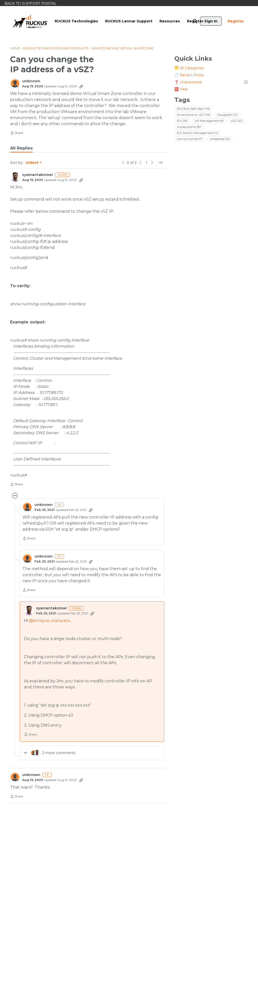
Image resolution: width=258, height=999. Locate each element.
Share (16, 133)
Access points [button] (189, 127)
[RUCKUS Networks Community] (30, 21)
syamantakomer (37, 175)
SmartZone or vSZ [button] (193, 115)
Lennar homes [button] (189, 139)
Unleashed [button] (219, 139)
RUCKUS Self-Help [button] (193, 108)
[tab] (21, 148)
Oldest (32, 162)
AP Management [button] (209, 121)
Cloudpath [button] (227, 115)
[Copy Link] (81, 86)
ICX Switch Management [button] (197, 133)
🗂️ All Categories (189, 68)
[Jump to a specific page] (160, 163)
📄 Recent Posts (189, 75)
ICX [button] (182, 121)
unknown (31, 81)
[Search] (195, 21)
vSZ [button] (236, 121)
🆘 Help (181, 89)
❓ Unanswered (211, 82)
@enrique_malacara (49, 620)
